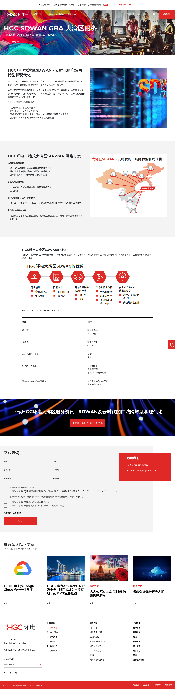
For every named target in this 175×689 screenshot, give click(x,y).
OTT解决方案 (95, 651)
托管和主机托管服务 (98, 641)
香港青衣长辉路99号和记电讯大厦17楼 (19, 650)
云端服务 (93, 655)
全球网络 (49, 14)
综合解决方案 (95, 646)
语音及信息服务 (96, 632)
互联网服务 (94, 637)
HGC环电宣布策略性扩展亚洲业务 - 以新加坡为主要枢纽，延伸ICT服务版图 (66, 590)
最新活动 (72, 14)
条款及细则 (147, 685)
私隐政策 (136, 685)
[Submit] (40, 665)
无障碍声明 (168, 685)
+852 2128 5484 (10, 640)
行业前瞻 (60, 14)
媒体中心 (136, 651)
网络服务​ (93, 628)
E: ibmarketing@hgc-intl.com (141, 470)
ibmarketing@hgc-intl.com (16, 643)
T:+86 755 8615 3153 (137, 465)
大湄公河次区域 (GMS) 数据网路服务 (108, 593)
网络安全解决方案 (97, 660)
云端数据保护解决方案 (148, 591)
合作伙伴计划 (138, 660)
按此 (106, 5)
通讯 (135, 637)
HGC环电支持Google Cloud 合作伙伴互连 (19, 588)
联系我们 (167, 14)
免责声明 (158, 685)
